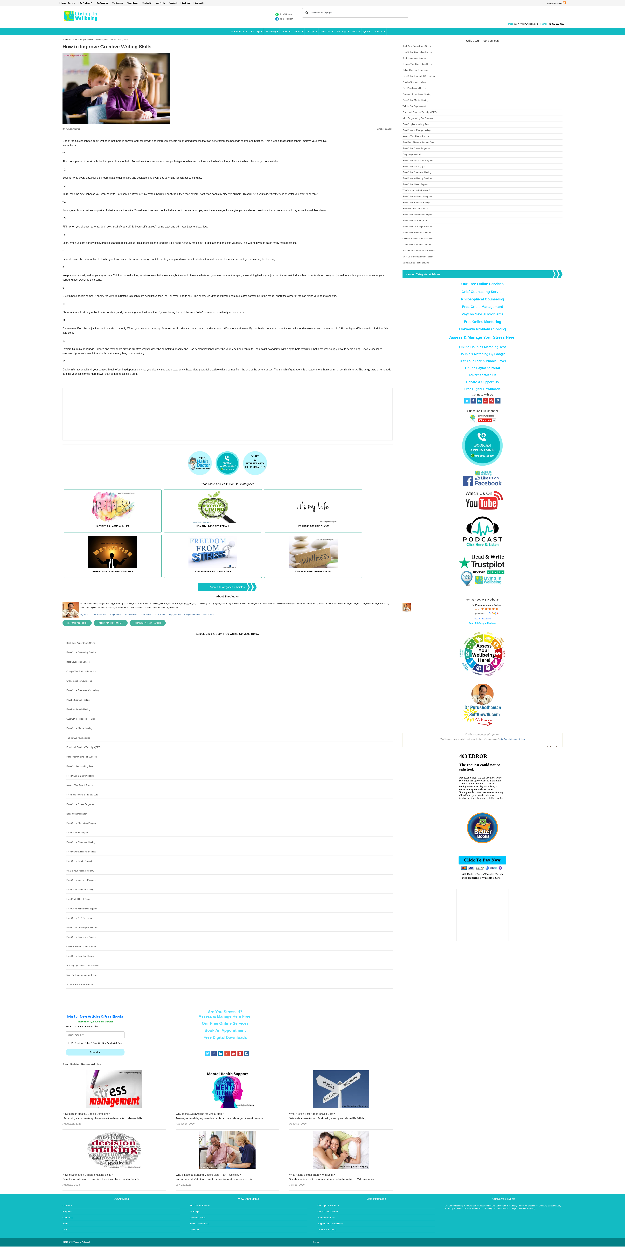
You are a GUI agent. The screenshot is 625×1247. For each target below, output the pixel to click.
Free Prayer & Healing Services (81, 851)
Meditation (325, 31)
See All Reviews (482, 618)
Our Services (117, 3)
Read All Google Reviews (482, 623)
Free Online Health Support (79, 861)
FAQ (64, 1229)
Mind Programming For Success (81, 757)
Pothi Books (160, 615)
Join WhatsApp (287, 14)
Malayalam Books (192, 615)
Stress (297, 31)
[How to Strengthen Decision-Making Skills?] (114, 1167)
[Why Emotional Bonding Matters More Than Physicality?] (227, 1167)
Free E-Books (209, 615)
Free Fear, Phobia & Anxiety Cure (82, 795)
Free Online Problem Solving (79, 889)
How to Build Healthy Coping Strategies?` (86, 1113)
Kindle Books (131, 615)
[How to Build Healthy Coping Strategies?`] (114, 1106)
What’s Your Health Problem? (80, 871)
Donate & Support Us (482, 382)
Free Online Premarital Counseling (82, 690)
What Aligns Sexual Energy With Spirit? (312, 1174)
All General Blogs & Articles (81, 40)
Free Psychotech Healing (78, 709)
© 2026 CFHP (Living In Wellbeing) (76, 1242)
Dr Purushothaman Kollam (513, 739)
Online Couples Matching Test (482, 347)
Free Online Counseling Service (81, 652)
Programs (67, 1211)
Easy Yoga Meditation (76, 814)
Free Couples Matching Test (79, 766)
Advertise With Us (482, 375)
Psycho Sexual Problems (482, 314)
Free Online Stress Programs (80, 804)
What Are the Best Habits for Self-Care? (312, 1113)
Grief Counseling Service (482, 292)
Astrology (194, 1211)
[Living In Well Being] (81, 19)
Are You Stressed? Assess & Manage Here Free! (225, 1014)
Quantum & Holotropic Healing (80, 719)
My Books (84, 615)
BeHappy (342, 31)
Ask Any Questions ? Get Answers (82, 965)
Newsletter (67, 1205)
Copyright (194, 1229)
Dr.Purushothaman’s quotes (482, 734)
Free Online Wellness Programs (81, 880)
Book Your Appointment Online (80, 643)
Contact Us (199, 3)
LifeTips (310, 31)
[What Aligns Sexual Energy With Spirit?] (341, 1167)
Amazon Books (99, 615)
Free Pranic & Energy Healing (80, 776)
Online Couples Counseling (79, 681)
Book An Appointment (225, 1030)
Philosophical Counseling (482, 299)
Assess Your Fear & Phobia (79, 785)
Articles (378, 31)
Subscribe (95, 1052)
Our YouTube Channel (328, 1211)
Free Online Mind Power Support (81, 908)
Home (63, 3)
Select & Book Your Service (79, 984)
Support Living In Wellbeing (330, 1223)
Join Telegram (286, 19)
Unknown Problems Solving (482, 329)
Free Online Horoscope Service (81, 937)
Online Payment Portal (482, 368)
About (65, 1223)
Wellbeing (271, 31)
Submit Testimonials (199, 1223)
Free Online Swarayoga (77, 832)
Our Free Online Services (225, 1023)
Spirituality (147, 3)
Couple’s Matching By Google (482, 354)
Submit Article (77, 623)
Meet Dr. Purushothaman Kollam (81, 975)
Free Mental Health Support (79, 899)
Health (285, 31)
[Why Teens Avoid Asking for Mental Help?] (227, 1106)
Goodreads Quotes (554, 747)
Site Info (71, 3)
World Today (132, 3)
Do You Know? (86, 3)
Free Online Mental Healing (79, 728)
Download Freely (198, 1217)
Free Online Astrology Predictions (82, 927)
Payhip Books (174, 615)
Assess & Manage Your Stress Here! (482, 337)
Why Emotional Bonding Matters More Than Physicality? (208, 1174)
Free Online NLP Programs (79, 918)
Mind (354, 31)
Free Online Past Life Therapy (80, 956)
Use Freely (160, 3)
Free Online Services (200, 1205)
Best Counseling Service (78, 662)
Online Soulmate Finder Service (81, 946)
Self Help (255, 31)
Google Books (115, 615)
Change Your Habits (147, 623)
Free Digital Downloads (225, 1037)
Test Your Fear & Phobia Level (482, 361)
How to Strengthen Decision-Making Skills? (87, 1174)
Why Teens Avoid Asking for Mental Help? (200, 1113)
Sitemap (315, 1242)
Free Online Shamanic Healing (80, 842)
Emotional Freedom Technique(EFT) (83, 747)
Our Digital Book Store (328, 1205)
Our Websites (102, 3)
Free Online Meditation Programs (81, 823)
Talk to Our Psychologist (78, 738)
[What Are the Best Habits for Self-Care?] (341, 1106)
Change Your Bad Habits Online (81, 671)
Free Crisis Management (482, 307)
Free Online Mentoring (482, 322)
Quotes (367, 31)
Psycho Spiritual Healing (78, 700)
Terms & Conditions (327, 1229)
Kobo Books (146, 615)
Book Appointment (110, 623)
